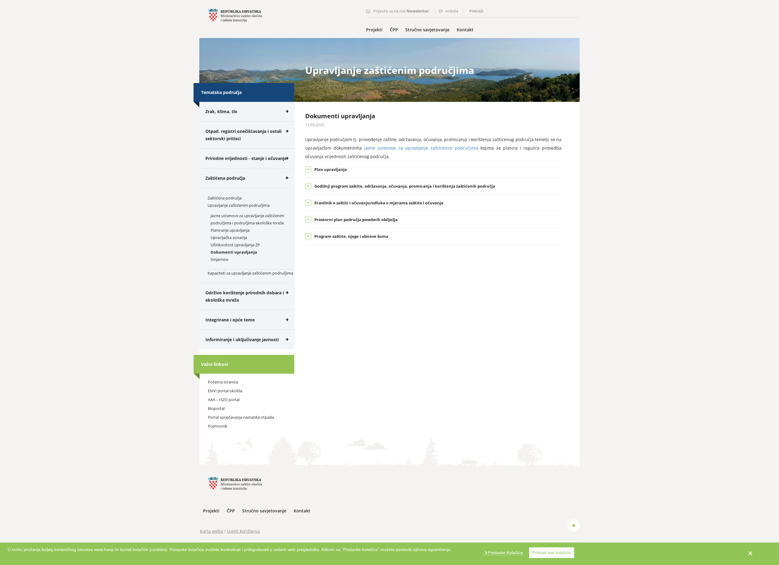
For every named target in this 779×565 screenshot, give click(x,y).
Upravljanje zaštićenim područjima (239, 205)
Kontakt (465, 30)
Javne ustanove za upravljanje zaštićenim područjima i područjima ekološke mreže (247, 219)
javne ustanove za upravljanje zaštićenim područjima (421, 148)
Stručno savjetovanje (427, 30)
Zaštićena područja (225, 198)
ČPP (394, 30)
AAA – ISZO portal (223, 399)
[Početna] (235, 15)
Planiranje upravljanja (230, 230)
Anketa (451, 11)
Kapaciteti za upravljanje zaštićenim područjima (250, 273)
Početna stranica (223, 382)
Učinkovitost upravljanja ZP (235, 245)
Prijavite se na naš (401, 11)
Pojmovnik (217, 426)
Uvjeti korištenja (243, 531)
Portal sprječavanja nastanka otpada (241, 417)
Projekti (374, 30)
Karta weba (211, 531)
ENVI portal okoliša (225, 390)
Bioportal (216, 408)
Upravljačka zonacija (229, 237)
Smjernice (219, 259)
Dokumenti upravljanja (234, 252)
